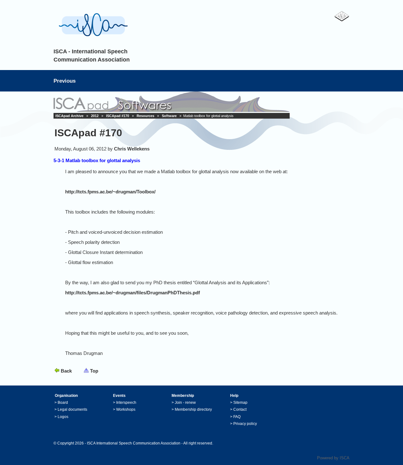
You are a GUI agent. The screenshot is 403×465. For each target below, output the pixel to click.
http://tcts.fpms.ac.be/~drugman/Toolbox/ (110, 191)
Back (66, 371)
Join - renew (185, 402)
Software (169, 116)
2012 (95, 116)
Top (94, 371)
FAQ (237, 417)
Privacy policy (245, 423)
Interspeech (126, 402)
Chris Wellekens (132, 148)
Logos (63, 417)
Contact (240, 409)
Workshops (125, 409)
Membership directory (193, 409)
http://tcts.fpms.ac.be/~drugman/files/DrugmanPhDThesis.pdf (132, 292)
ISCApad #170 (117, 116)
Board (63, 402)
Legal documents (72, 409)
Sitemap (240, 402)
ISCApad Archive (69, 116)
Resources (145, 116)
